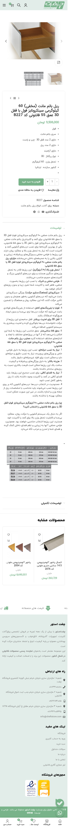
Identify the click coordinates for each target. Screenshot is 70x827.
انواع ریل (36, 205)
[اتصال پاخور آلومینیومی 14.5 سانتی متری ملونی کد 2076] (49, 544)
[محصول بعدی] (10, 98)
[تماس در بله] (60, 803)
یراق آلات (47, 205)
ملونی (49, 573)
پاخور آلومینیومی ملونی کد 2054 (18, 564)
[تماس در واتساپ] (60, 813)
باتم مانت (26, 205)
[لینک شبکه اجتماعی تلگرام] (34, 212)
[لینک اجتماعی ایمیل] (43, 212)
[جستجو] (18, 5)
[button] (61, 41)
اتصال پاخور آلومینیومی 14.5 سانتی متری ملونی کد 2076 (49, 566)
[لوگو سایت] (54, 4)
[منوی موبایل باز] (4, 5)
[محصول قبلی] (19, 98)
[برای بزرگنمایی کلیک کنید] (58, 62)
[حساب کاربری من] (25, 5)
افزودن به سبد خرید (31, 181)
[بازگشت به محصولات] (15, 98)
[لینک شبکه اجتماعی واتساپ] (39, 212)
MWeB (30, 813)
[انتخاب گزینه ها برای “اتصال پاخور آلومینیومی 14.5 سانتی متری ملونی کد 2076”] (39, 541)
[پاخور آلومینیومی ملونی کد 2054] (18, 544)
